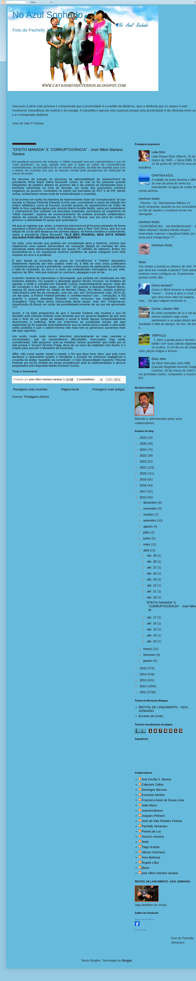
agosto (148, 526)
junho (147, 538)
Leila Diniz (158, 152)
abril (146, 550)
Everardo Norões (153, 795)
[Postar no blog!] (110, 379)
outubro (149, 514)
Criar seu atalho (141, 930)
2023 (143, 455)
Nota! (142, 262)
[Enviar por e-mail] (107, 379)
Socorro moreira (153, 836)
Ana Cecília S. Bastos (156, 779)
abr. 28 (152, 561)
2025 (143, 443)
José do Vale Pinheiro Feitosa (162, 821)
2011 (143, 692)
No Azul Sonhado (47, 15)
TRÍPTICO (159, 335)
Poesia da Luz (151, 831)
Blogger (127, 960)
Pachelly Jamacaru (154, 826)
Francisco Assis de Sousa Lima (163, 800)
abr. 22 (152, 585)
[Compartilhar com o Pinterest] (119, 379)
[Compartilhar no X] (113, 379)
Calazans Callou (153, 784)
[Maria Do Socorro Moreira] (137, 925)
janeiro (148, 660)
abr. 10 (152, 635)
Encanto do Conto (151, 716)
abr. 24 (152, 579)
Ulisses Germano (153, 852)
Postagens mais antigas (108, 389)
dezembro (150, 502)
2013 (143, 680)
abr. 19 (152, 597)
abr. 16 (152, 623)
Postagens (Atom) (36, 396)
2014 (143, 674)
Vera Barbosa (151, 857)
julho (147, 532)
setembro (150, 520)
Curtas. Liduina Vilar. (166, 308)
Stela (145, 841)
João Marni (149, 805)
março (148, 648)
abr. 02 (152, 641)
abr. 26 (152, 573)
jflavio (145, 867)
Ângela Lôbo (150, 862)
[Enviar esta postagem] (100, 379)
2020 (143, 473)
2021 (143, 467)
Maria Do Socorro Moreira (144, 919)
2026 (143, 437)
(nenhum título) (149, 198)
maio (147, 544)
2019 (143, 479)
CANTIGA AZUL (162, 175)
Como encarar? (162, 285)
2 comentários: (86, 379)
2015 (143, 668)
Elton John (159, 359)
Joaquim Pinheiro (153, 815)
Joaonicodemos (152, 810)
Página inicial (70, 389)
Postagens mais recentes (30, 389)
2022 (143, 461)
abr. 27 (152, 567)
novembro (150, 508)
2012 (143, 686)
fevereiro (149, 654)
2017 (143, 491)
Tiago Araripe (151, 847)
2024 (143, 449)
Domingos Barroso (154, 789)
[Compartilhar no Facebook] (116, 379)
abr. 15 (152, 629)
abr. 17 (152, 617)
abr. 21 (152, 591)
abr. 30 (152, 555)
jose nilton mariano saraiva (160, 873)
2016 (143, 497)
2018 (143, 485)
